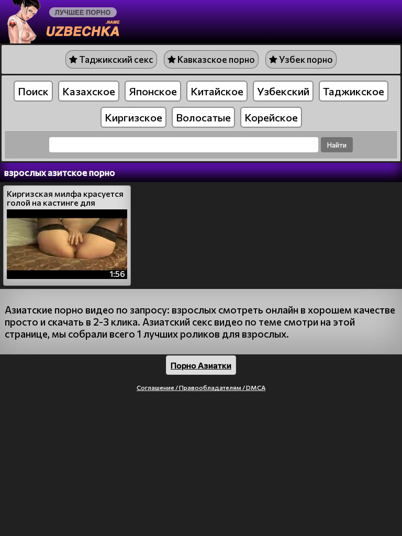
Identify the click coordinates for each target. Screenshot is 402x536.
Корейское (271, 117)
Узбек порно (305, 59)
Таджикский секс (115, 59)
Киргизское (133, 117)
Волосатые (203, 117)
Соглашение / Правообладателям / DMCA (201, 387)
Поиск (33, 91)
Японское (153, 91)
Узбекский (283, 91)
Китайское (217, 91)
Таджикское (353, 91)
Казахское (88, 91)
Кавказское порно (215, 59)
